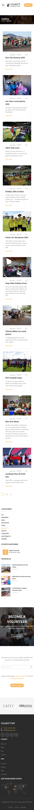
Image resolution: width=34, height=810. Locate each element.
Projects (3, 763)
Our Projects (6, 536)
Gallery (4, 528)
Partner (3, 767)
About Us (4, 744)
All (2, 515)
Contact (3, 754)
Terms (17, 807)
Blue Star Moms (12, 421)
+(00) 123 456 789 (21, 676)
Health (3, 531)
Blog (3, 520)
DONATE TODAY (17, 685)
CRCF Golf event (12, 148)
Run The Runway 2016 (15, 57)
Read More (8, 69)
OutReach (4, 774)
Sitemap (23, 807)
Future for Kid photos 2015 (16, 237)
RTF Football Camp (13, 378)
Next (11, 494)
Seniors (4, 539)
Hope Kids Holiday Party (16, 283)
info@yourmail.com (17, 678)
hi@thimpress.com (9, 730)
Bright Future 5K (14, 550)
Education (5, 523)
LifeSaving (5, 533)
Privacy (10, 807)
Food (3, 525)
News (2, 771)
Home (3, 21)
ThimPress (13, 802)
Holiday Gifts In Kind (14, 191)
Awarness (4, 517)
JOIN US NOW (17, 636)
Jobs (2, 751)
